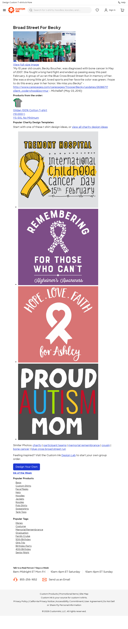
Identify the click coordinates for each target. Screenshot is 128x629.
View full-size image (26, 64)
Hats (18, 492)
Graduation (22, 533)
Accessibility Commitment (69, 601)
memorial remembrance (84, 445)
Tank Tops (21, 512)
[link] (16, 10)
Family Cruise (23, 536)
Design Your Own (26, 466)
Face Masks (22, 489)
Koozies (20, 502)
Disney (19, 523)
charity (37, 445)
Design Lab (69, 455)
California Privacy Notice (41, 601)
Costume (21, 526)
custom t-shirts (79, 597)
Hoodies (20, 495)
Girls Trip (20, 542)
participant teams (54, 445)
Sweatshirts (22, 508)
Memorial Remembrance (29, 529)
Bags (18, 482)
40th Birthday (23, 549)
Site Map (84, 594)
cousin (106, 445)
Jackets (20, 499)
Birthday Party (24, 546)
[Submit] (31, 10)
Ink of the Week (22, 473)
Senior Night (22, 552)
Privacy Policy (20, 601)
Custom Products (49, 594)
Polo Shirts (21, 505)
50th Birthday (23, 539)
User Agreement (93, 601)
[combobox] (59, 10)
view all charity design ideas (90, 127)
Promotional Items (68, 594)
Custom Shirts (23, 485)
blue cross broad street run (48, 449)
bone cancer (21, 449)
